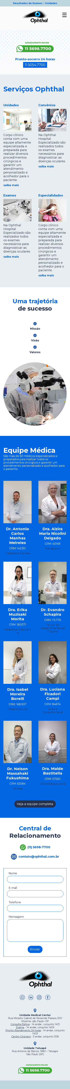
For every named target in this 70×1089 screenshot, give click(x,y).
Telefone (15, 902)
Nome (13, 873)
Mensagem (16, 916)
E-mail (13, 887)
